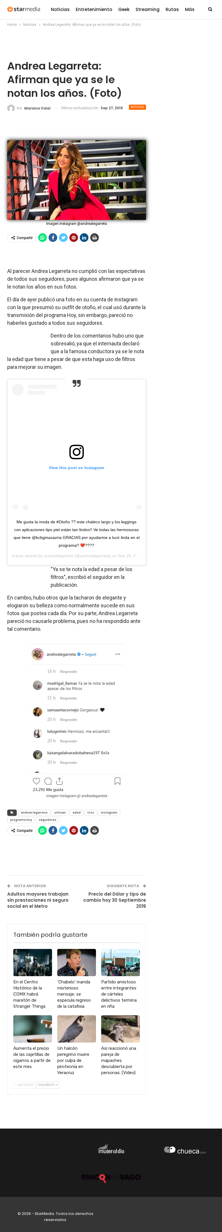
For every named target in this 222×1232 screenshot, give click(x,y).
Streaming (148, 9)
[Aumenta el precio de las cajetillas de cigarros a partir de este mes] (32, 1029)
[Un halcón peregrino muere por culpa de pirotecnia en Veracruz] (76, 1029)
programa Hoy (21, 820)
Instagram (109, 812)
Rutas (172, 9)
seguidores (47, 820)
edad (77, 812)
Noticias (60, 9)
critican (60, 812)
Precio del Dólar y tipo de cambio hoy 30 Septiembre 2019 (114, 900)
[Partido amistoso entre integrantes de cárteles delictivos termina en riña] (120, 962)
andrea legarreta (34, 812)
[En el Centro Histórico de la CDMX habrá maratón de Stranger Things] (32, 962)
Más (190, 9)
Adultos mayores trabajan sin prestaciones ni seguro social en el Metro (38, 900)
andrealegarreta (58, 555)
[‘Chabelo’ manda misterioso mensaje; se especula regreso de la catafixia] (76, 962)
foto (90, 812)
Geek (124, 9)
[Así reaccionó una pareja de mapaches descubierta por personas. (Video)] (120, 1029)
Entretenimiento (94, 9)
